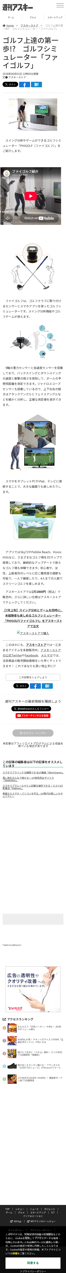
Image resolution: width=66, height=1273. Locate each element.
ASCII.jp (17, 1221)
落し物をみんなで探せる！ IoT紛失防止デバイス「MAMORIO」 (28, 779)
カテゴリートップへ (34, 733)
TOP (7, 1208)
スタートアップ (32, 17)
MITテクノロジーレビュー (43, 1221)
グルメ (11, 17)
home (10, 25)
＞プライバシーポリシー (33, 1271)
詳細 (15, 1253)
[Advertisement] (33, 831)
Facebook (31, 655)
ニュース (34, 1208)
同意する (33, 1263)
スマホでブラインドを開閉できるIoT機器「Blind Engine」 (33, 772)
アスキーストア (29, 25)
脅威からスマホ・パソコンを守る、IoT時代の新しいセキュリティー (33, 794)
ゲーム (9, 1212)
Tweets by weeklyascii (12, 945)
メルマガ (47, 655)
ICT (54, 17)
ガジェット (49, 1208)
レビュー (19, 1208)
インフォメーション (33, 1215)
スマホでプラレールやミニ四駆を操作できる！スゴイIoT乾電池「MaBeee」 (33, 787)
